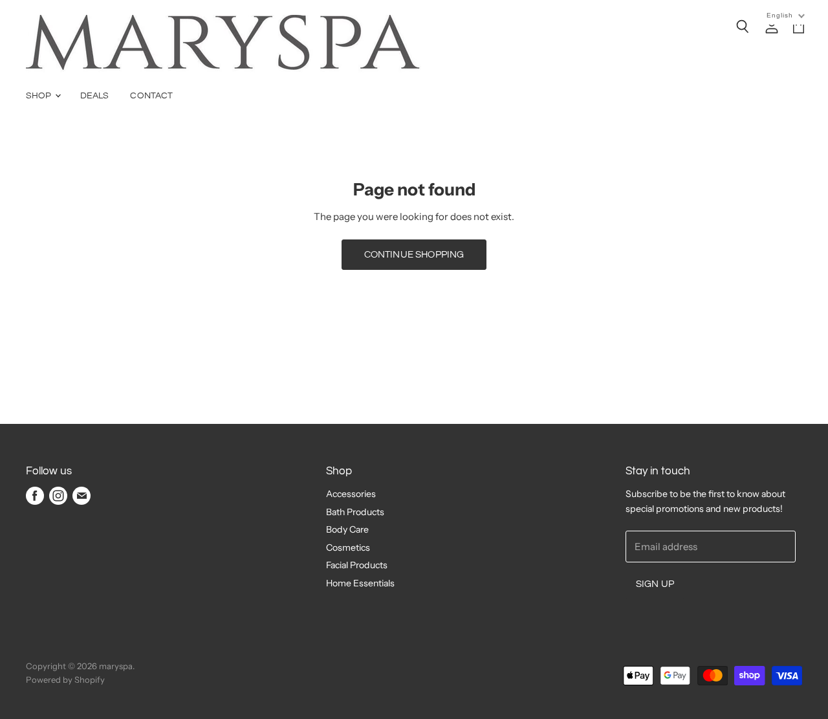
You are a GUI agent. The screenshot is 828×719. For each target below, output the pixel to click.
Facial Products (356, 565)
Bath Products (355, 512)
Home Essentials (360, 583)
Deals (94, 95)
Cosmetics (348, 547)
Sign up (655, 584)
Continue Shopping (414, 255)
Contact (151, 95)
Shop (40, 95)
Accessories (351, 494)
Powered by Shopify (65, 679)
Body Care (347, 529)
